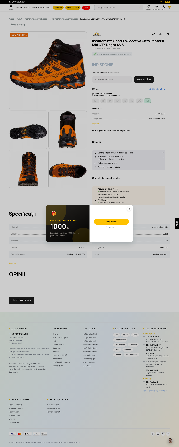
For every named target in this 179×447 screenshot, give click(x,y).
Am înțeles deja (111, 227)
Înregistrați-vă (111, 222)
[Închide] (129, 209)
